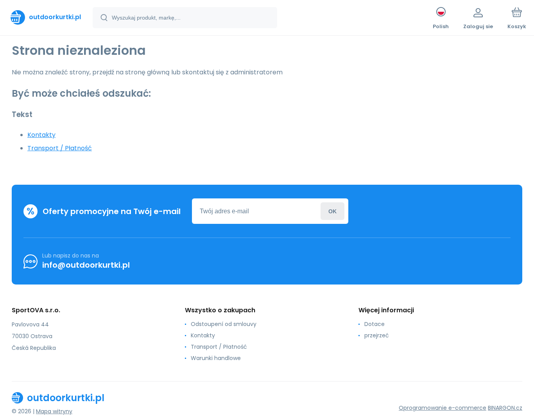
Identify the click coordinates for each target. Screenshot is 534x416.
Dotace (374, 324)
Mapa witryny (54, 411)
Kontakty (41, 134)
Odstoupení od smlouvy (223, 324)
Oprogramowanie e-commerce (442, 408)
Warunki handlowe (216, 358)
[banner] (46, 17)
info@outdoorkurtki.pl (86, 264)
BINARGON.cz (505, 408)
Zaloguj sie (332, 211)
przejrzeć (376, 335)
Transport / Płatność (59, 148)
